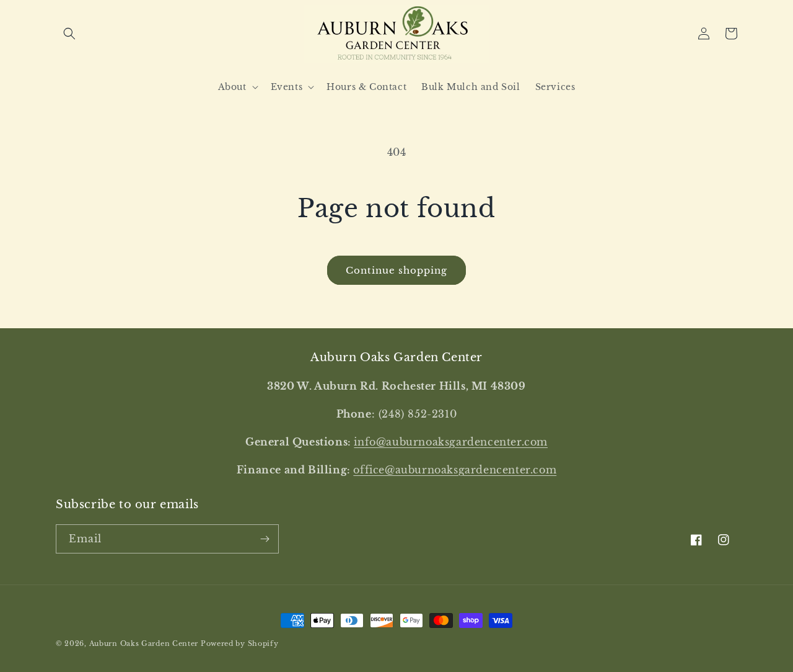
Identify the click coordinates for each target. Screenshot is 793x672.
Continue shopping (396, 270)
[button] (69, 33)
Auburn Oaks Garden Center (144, 643)
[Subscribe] (264, 538)
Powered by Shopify (240, 643)
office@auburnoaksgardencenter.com (454, 470)
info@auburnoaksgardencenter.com (451, 442)
